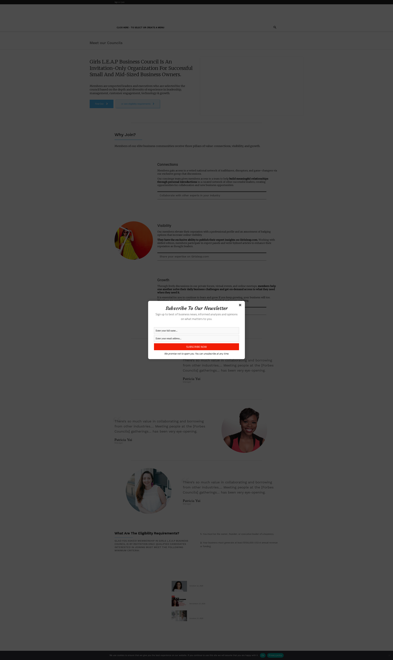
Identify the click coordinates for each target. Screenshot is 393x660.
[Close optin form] (241, 305)
